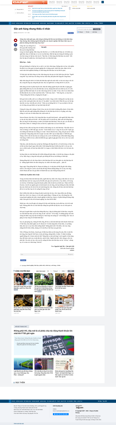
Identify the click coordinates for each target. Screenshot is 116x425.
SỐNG (83, 23)
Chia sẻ (71, 33)
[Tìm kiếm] (97, 29)
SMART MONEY (50, 23)
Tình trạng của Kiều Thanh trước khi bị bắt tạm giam (64, 287)
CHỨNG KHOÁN (19, 23)
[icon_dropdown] (102, 2)
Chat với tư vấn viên (61, 414)
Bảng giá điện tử (20, 9)
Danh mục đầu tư (20, 12)
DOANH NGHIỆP (35, 23)
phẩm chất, (42, 265)
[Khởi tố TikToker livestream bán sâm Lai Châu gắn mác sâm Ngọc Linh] (43, 300)
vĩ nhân (58, 265)
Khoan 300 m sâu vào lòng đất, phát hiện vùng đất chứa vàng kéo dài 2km (23, 309)
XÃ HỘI (13, 23)
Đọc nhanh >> (65, 6)
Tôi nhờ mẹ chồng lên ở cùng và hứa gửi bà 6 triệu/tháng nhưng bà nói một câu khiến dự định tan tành (43, 289)
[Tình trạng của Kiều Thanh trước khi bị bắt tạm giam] (64, 279)
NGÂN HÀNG (43, 23)
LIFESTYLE (87, 23)
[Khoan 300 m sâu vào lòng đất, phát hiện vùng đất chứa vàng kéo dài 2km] (23, 300)
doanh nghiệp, (30, 265)
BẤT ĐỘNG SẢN (27, 23)
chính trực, (48, 265)
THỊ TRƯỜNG (78, 23)
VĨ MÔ (66, 23)
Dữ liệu (96, 23)
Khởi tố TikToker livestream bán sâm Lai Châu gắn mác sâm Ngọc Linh (43, 309)
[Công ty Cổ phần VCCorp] (88, 407)
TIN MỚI (43, 47)
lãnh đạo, (36, 265)
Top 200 (105, 401)
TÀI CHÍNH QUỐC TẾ (59, 23)
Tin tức (87, 32)
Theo (47, 254)
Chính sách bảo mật (19, 423)
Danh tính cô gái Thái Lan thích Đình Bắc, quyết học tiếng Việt (22, 287)
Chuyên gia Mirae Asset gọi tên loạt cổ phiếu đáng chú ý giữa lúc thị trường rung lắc (28, 344)
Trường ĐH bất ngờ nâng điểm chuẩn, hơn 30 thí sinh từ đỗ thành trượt (63, 309)
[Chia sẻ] (15, 45)
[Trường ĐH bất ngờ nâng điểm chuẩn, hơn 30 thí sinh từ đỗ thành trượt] (64, 300)
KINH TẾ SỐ (71, 23)
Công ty (81, 32)
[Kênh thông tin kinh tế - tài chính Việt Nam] (29, 2)
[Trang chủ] (10, 23)
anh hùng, (53, 265)
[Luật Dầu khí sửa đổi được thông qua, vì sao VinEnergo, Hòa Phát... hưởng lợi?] (23, 364)
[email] (15, 49)
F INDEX (101, 23)
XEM (71, 271)
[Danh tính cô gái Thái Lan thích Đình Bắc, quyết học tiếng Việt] (23, 279)
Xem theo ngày (40, 271)
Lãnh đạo (94, 32)
